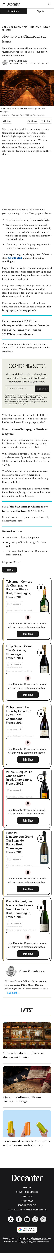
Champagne (7, 30)
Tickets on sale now (21, 334)
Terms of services (32, 395)
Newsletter (47, 121)
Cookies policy (27, 1196)
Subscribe (12, 11)
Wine (4, 26)
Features (44, 63)
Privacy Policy (27, 1200)
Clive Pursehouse (19, 61)
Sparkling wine (9, 569)
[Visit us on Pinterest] (35, 1219)
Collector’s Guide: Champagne (22, 537)
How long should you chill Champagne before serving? (27, 553)
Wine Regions (15, 26)
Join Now (28, 634)
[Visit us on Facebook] (19, 1219)
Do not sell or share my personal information (27, 1209)
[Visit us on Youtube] (27, 1219)
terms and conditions (27, 1205)
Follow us (34, 121)
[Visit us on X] (11, 1219)
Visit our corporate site (38, 1239)
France (45, 26)
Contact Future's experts (27, 1191)
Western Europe (31, 26)
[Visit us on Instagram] (43, 1219)
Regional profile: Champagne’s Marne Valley (26, 544)
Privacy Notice (35, 397)
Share (9, 121)
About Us (27, 1187)
